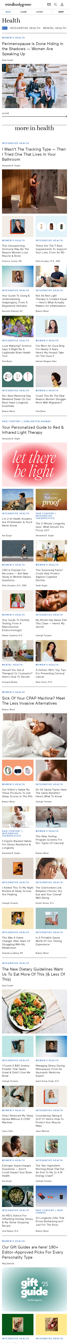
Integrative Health (25, 28)
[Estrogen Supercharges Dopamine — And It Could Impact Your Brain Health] (17, 1146)
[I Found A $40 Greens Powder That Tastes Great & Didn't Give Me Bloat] (17, 1046)
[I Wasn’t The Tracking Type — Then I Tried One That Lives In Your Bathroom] (34, 191)
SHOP (61, 12)
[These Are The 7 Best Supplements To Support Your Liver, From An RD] (51, 226)
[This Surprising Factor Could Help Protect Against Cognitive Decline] (51, 550)
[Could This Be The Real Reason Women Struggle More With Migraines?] (51, 376)
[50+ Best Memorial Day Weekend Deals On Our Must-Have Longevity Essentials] (17, 376)
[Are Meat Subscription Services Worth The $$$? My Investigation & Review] (51, 1324)
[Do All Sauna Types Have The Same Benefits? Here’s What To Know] (51, 770)
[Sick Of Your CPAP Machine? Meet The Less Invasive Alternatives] (34, 735)
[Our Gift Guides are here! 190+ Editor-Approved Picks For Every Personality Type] (34, 1289)
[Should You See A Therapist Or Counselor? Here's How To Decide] (17, 650)
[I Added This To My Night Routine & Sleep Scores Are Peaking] (17, 868)
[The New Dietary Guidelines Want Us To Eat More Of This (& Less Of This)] (34, 1011)
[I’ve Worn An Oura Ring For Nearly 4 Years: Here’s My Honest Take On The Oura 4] (51, 326)
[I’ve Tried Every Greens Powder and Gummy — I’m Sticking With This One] (17, 1324)
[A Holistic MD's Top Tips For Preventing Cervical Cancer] (51, 650)
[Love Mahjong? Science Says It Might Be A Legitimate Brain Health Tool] (17, 326)
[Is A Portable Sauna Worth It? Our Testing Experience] (51, 918)
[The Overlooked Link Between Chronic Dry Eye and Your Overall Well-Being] (51, 868)
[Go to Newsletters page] (49, 4)
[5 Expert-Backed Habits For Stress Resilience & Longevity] (17, 817)
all (4, 28)
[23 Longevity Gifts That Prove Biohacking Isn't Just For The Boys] (51, 1196)
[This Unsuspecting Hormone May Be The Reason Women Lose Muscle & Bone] (17, 226)
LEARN (23, 12)
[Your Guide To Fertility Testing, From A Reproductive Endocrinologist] (17, 600)
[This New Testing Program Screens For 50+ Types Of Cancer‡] (51, 817)
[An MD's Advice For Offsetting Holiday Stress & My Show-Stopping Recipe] (17, 1196)
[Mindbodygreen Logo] (18, 4)
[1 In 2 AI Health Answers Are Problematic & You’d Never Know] (17, 499)
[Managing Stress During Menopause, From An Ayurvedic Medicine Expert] (51, 1046)
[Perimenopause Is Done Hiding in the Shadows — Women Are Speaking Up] (34, 86)
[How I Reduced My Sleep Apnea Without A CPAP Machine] (17, 1096)
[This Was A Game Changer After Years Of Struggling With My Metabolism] (17, 918)
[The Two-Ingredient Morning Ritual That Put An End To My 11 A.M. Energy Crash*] (51, 1146)
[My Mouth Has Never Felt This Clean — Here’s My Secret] (51, 600)
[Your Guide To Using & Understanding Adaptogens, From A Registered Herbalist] (17, 276)
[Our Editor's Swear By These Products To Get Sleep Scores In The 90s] (17, 770)
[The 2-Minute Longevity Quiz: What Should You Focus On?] (51, 499)
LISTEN (39, 12)
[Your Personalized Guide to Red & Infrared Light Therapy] (34, 464)
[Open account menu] (62, 4)
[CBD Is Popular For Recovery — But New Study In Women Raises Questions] (17, 550)
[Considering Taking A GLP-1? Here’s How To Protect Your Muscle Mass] (51, 1096)
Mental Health (54, 28)
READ (8, 12)
